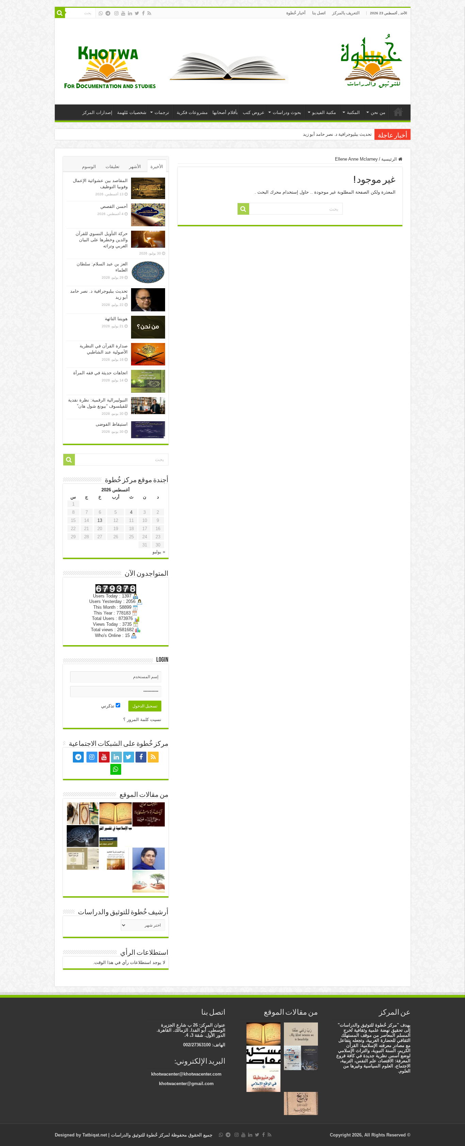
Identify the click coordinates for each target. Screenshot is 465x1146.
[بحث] (60, 13)
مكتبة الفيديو (324, 112)
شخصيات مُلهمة (131, 112)
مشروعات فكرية (192, 112)
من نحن (378, 112)
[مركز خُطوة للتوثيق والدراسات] (373, 60)
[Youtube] (123, 13)
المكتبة (353, 112)
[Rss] (149, 13)
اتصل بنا (318, 13)
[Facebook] (143, 13)
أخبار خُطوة (295, 13)
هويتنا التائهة (116, 318)
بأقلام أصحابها (225, 112)
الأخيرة (156, 166)
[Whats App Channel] (100, 13)
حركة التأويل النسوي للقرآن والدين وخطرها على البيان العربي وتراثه (102, 239)
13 (99, 520)
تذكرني (108, 705)
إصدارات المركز (97, 112)
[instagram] (116, 13)
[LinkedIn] (130, 13)
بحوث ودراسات (287, 112)
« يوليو (159, 551)
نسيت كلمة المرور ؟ (142, 719)
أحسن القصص (114, 206)
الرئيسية (398, 111)
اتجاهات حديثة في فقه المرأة (100, 372)
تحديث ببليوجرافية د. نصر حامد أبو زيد (337, 134)
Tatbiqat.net (94, 1134)
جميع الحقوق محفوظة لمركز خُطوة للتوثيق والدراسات (161, 1134)
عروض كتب (253, 112)
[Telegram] (108, 13)
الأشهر (135, 166)
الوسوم (89, 166)
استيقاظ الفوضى (112, 424)
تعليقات (112, 166)
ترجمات (162, 112)
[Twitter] (137, 13)
